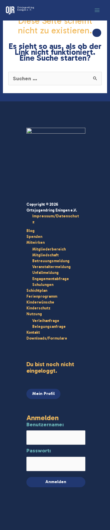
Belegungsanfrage (49, 326)
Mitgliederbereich (49, 249)
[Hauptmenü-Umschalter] (97, 10)
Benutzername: (45, 424)
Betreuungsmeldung (51, 261)
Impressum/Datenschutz (55, 219)
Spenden (34, 236)
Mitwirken (35, 242)
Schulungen (42, 284)
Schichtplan (36, 290)
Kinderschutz (38, 308)
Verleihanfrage (45, 320)
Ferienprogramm (41, 296)
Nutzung (34, 314)
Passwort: (38, 450)
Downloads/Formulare (46, 338)
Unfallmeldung (45, 272)
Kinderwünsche (40, 302)
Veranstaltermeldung (51, 267)
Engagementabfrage (50, 279)
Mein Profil (43, 393)
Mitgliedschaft (45, 255)
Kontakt (33, 332)
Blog (30, 231)
